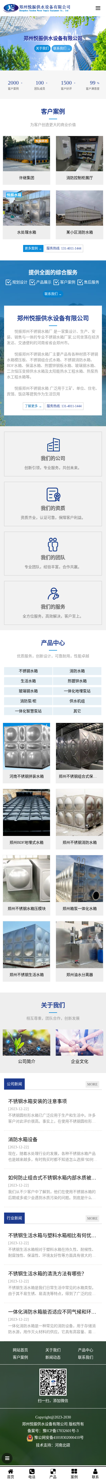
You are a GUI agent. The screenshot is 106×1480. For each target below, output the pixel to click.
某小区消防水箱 (79, 232)
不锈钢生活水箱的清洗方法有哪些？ (47, 1274)
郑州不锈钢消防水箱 (80, 843)
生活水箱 (28, 681)
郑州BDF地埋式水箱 (26, 843)
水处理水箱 (26, 232)
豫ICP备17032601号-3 (61, 1431)
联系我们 (85, 1357)
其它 (77, 711)
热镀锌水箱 (77, 681)
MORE (92, 1084)
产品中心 (85, 1350)
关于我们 (42, 48)
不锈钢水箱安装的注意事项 (37, 1101)
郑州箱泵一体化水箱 (80, 909)
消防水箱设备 (23, 1139)
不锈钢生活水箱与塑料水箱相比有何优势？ (53, 1235)
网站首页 (20, 1350)
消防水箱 (77, 671)
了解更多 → (33, 406)
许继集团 (26, 178)
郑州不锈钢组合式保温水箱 (81, 776)
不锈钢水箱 (28, 671)
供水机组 (77, 701)
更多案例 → (33, 248)
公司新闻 (14, 1084)
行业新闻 (14, 1218)
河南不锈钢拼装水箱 (27, 776)
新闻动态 (53, 1357)
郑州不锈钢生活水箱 (27, 975)
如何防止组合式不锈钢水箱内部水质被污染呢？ (53, 1178)
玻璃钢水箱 (28, 691)
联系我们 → (61, 48)
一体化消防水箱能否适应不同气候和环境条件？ (53, 1312)
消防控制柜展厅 (79, 178)
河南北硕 (62, 1445)
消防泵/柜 (28, 701)
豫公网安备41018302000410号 (59, 1438)
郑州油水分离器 (79, 975)
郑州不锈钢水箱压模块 (27, 909)
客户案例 (20, 1357)
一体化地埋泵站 (77, 691)
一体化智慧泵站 (28, 711)
